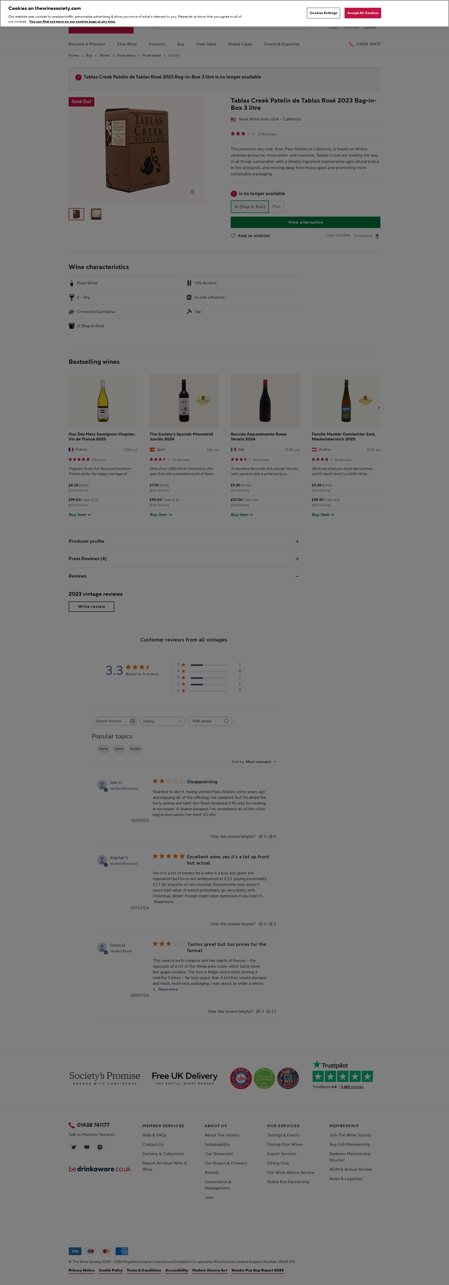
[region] (224, 13)
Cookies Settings (323, 13)
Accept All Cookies (362, 13)
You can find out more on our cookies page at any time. (72, 21)
